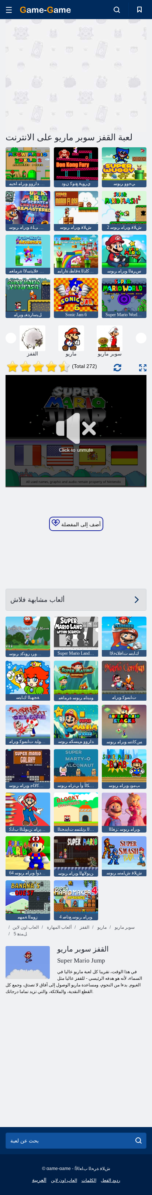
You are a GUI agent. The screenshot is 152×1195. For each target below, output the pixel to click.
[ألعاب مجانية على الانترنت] (45, 10)
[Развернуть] (142, 367)
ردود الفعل (110, 1180)
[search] (138, 1141)
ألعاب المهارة (59, 927)
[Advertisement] (68, 74)
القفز (84, 927)
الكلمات (89, 1180)
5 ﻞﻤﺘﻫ (20, 933)
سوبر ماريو (124, 927)
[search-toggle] (117, 10)
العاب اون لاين (26, 927)
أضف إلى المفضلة (80, 524)
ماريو (101, 927)
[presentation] (11, 338)
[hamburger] (9, 9)
